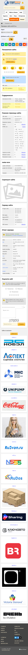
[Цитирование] (12, 307)
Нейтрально (20, 288)
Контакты (4, 632)
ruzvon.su (14, 441)
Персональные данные (6, 650)
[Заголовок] (7, 307)
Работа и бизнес (13, 12)
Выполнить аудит (10, 80)
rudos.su (14, 470)
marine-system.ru (14, 365)
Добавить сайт (14, 333)
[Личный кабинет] (22, 3)
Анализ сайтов (19, 641)
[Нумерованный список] (9, 307)
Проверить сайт (14, 19)
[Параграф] (2, 307)
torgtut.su (14, 414)
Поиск (3, 628)
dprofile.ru (14, 565)
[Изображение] (14, 307)
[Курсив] (5, 307)
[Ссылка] (11, 307)
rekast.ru (14, 486)
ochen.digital (14, 609)
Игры (15, 16)
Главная (3, 626)
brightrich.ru (14, 538)
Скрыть (23, 126)
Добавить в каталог (10, 61)
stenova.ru (14, 590)
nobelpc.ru (14, 337)
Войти (3, 630)
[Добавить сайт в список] (11, 39)
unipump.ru (14, 384)
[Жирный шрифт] (4, 307)
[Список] (8, 307)
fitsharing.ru (14, 511)
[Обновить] (15, 32)
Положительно (15, 291)
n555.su (14, 455)
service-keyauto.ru (14, 524)
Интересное (22, 16)
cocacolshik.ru (14, 397)
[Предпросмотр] (24, 307)
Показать (23, 124)
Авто (11, 16)
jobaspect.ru (14, 349)
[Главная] (3, 23)
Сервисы (6, 19)
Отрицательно (10, 288)
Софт (21, 12)
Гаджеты (5, 16)
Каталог (22, 19)
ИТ (6, 12)
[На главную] (12, 3)
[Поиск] (22, 7)
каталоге (15, 58)
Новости (17, 626)
